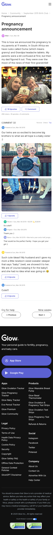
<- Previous (11, 315)
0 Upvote (11, 277)
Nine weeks (44, 310)
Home (4, 13)
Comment (32, 109)
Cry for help (8, 310)
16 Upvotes (12, 109)
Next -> (42, 315)
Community (15, 13)
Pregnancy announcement (14, 16)
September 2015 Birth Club (36, 13)
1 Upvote (11, 216)
